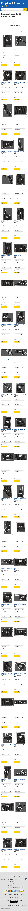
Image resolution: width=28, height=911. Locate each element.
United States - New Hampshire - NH (20, 499)
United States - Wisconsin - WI (6, 849)
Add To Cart (4, 64)
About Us (9, 876)
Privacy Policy (14, 876)
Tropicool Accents (12, 3)
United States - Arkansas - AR (19, 82)
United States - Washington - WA (7, 813)
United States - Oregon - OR (6, 638)
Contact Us (3, 879)
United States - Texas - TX (6, 744)
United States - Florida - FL (6, 186)
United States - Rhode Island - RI (7, 673)
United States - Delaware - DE (19, 151)
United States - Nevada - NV (6, 498)
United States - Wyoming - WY (19, 849)
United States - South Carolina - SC (20, 674)
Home (2, 876)
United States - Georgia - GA (19, 186)
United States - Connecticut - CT (7, 151)
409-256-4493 (11, 881)
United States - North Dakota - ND (20, 569)
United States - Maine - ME (19, 324)
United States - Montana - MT (6, 463)
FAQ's (5, 876)
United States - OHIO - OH (6, 604)
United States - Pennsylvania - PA (20, 638)
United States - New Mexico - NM (20, 534)
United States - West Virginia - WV (20, 814)
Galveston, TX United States (11, 884)
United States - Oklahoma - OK (20, 604)
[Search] (25, 9)
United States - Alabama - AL (6, 47)
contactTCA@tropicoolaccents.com (16, 887)
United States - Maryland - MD (6, 359)
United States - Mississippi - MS (7, 429)
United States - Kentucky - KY (19, 289)
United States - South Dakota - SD (7, 710)
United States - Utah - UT (19, 744)
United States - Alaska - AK (19, 47)
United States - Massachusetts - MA (20, 360)
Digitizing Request (22, 876)
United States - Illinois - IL (19, 220)
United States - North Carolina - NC (7, 569)
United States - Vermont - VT (6, 779)
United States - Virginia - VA (19, 779)
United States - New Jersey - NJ (7, 534)
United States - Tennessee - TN (20, 709)
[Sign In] (2, 6)
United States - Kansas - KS (6, 289)
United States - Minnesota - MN (20, 394)
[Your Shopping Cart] (5, 6)
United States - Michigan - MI (6, 394)
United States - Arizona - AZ (6, 82)
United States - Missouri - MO (19, 429)
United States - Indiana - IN (6, 255)
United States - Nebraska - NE (19, 463)
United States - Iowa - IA (18, 255)
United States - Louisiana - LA (6, 324)
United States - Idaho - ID (6, 220)
